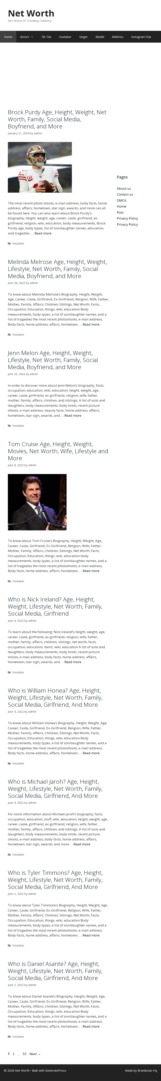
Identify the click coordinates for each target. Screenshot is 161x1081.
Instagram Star (141, 37)
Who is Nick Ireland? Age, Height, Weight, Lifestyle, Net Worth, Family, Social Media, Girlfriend (55, 606)
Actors (24, 37)
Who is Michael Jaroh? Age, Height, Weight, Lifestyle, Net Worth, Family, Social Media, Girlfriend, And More (55, 788)
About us (124, 188)
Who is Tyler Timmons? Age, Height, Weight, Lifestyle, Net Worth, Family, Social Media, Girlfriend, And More (55, 880)
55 (25, 1054)
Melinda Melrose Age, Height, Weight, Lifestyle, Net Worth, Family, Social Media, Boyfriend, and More (57, 269)
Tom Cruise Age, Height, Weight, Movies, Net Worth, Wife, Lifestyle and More (58, 451)
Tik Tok (46, 37)
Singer (83, 37)
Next (35, 1054)
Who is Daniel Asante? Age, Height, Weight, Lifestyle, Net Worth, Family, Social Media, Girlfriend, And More (55, 971)
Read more (43, 233)
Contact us (125, 194)
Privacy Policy (127, 218)
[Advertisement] (58, 79)
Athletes (117, 37)
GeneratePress (55, 1070)
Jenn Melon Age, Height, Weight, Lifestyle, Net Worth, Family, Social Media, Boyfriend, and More (53, 360)
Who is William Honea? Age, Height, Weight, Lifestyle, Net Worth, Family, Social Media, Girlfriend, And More (55, 697)
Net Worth (31, 13)
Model (100, 37)
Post (120, 212)
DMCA (121, 200)
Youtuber (65, 37)
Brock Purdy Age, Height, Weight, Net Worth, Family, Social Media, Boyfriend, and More (57, 119)
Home (8, 37)
